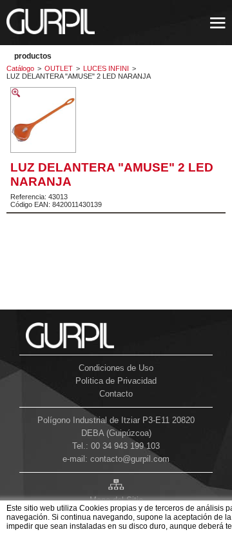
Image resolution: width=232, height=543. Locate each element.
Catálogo (20, 68)
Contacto (116, 394)
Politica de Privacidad (116, 381)
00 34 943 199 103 (125, 446)
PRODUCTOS (33, 56)
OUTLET (58, 68)
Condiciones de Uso (116, 368)
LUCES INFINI (106, 68)
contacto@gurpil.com (129, 459)
